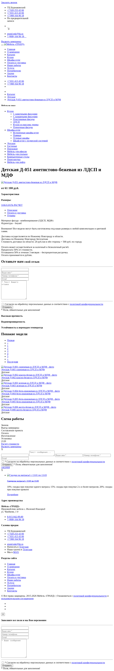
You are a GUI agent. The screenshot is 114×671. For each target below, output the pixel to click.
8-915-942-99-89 (15, 516)
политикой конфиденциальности (86, 304)
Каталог (11, 54)
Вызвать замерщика (11, 41)
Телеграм (23, 547)
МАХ (16, 552)
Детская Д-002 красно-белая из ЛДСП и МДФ (24, 377)
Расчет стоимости (10, 444)
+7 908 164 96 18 (15, 15)
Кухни (10, 57)
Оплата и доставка (16, 62)
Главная (11, 49)
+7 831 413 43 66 (15, 13)
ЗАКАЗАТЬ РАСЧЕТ (12, 205)
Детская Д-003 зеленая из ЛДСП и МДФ (21, 385)
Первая (10, 340)
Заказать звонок (9, 2)
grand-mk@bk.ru (15, 33)
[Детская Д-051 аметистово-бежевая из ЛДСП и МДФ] (29, 182)
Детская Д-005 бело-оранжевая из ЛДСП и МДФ (26, 401)
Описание (12, 210)
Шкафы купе (13, 60)
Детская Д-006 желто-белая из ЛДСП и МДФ (24, 409)
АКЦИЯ (5, 467)
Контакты (12, 76)
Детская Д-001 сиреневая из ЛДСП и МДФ (23, 369)
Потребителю (14, 70)
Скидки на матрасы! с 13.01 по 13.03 (23, 481)
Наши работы (14, 65)
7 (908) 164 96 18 (16, 36)
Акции (10, 73)
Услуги (10, 68)
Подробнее (12, 494)
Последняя (12, 362)
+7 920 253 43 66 (15, 10)
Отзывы (11, 215)
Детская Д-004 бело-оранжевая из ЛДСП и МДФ (26, 393)
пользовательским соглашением (17, 598)
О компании (13, 52)
